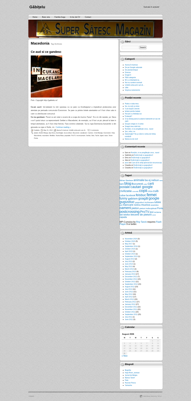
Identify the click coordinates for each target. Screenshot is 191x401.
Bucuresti (76, 133)
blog (127, 183)
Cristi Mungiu (98, 133)
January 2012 (130, 304)
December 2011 (131, 307)
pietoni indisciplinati (148, 208)
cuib (156, 191)
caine (145, 184)
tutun (106, 135)
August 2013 (130, 259)
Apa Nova (52, 133)
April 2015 (129, 251)
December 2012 (131, 277)
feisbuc (141, 195)
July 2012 (128, 289)
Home (35, 17)
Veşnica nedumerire (132, 90)
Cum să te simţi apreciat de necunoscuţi (146, 163)
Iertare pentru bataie (132, 111)
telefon (126, 214)
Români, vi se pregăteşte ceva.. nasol (139, 129)
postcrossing (129, 211)
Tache (97, 135)
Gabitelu (37, 130)
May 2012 (128, 294)
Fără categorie (130, 77)
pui (151, 211)
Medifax (52, 135)
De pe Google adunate (133, 67)
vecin (154, 215)
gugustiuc (127, 202)
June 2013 (129, 264)
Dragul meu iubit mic (133, 126)
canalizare (83, 133)
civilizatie (125, 191)
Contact (88, 17)
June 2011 (129, 319)
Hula (113, 133)
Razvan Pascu (130, 383)
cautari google (141, 187)
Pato (126, 380)
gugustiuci (139, 202)
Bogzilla (128, 370)
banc (161, 180)
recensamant (80, 135)
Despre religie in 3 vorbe (134, 124)
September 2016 (131, 246)
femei (151, 194)
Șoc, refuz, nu (130, 131)
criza (150, 191)
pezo (127, 163)
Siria (92, 135)
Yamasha (128, 385)
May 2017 (128, 244)
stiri (121, 214)
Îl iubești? (128, 116)
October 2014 (130, 254)
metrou (137, 205)
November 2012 (131, 279)
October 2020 (130, 241)
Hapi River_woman (132, 373)
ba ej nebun (68, 133)
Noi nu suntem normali (133, 83)
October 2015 (130, 249)
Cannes (90, 133)
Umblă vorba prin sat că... (77, 130)
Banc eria (46, 17)
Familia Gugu (60, 17)
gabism (133, 198)
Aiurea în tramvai (62, 130)
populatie (67, 135)
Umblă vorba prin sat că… (135, 85)
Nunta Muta (60, 135)
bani (121, 184)
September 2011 (131, 314)
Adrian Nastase (126, 180)
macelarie (45, 135)
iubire (157, 202)
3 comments (94, 130)
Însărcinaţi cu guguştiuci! (143, 155)
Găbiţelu (37, 7)
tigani (102, 135)
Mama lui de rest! (131, 139)
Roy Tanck (141, 222)
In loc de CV (75, 17)
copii (143, 190)
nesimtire (154, 205)
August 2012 (130, 287)
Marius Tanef (130, 378)
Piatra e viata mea (132, 104)
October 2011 (130, 312)
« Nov (125, 356)
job (120, 205)
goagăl (143, 198)
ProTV (73, 135)
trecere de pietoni (141, 214)
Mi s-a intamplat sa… (133, 80)
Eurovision (107, 133)
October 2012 (130, 282)
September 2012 (131, 284)
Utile (126, 88)
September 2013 (131, 256)
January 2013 (130, 274)
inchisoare (149, 202)
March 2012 (129, 299)
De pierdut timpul (131, 70)
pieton (135, 208)
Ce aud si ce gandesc (46, 52)
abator (36, 133)
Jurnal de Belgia (131, 375)
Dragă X (128, 75)
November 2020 (131, 239)
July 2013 (128, 261)
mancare (128, 204)
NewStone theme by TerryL (152, 396)
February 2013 (130, 272)
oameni (125, 208)
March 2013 (129, 269)
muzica (145, 204)
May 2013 (128, 266)
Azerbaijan (59, 133)
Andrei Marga (43, 133)
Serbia (88, 135)
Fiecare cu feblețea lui (133, 114)
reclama (157, 212)
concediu (135, 191)
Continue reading (63, 127)
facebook (130, 195)
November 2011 (131, 309)
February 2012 (130, 302)
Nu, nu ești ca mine (132, 106)
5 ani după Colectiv (132, 109)
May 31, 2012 (48, 130)
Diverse (128, 72)
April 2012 (129, 297)
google (154, 198)
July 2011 (128, 317)
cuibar (122, 195)
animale (139, 180)
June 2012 (129, 292)
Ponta (160, 208)
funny (123, 198)
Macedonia (37, 135)
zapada (123, 217)
